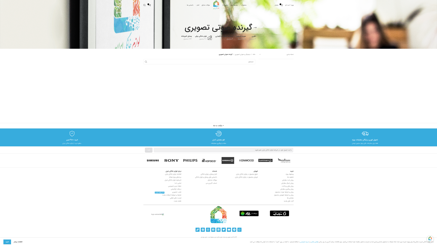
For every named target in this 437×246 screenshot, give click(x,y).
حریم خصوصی (304, 242)
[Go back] (255, 27)
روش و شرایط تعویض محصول (284, 195)
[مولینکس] (284, 160)
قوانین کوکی (314, 242)
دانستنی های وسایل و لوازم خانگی (206, 177)
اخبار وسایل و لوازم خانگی (209, 174)
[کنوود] (246, 160)
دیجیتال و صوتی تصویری (242, 54)
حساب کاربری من (211, 183)
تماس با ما (178, 183)
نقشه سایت (177, 201)
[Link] (198, 230)
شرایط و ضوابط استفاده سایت (168, 194)
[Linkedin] (218, 230)
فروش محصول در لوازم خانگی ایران (246, 177)
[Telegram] (234, 230)
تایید (7, 242)
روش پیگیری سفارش (287, 189)
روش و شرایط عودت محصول (284, 192)
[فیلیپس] (190, 160)
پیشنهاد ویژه (290, 174)
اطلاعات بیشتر (17, 242)
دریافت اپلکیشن (176, 189)
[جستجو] (144, 5)
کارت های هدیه (289, 201)
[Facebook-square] (213, 230)
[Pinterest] (203, 230)
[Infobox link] (365, 137)
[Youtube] (229, 230)
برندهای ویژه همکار (175, 177)
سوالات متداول (212, 180)
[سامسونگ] (152, 160)
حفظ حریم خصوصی (174, 186)
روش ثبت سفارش (288, 180)
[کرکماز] (227, 160)
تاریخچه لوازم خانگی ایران (173, 180)
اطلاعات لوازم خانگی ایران (173, 174)
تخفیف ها (290, 177)
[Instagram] (208, 230)
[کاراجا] (209, 160)
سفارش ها (290, 198)
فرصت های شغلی (175, 198)
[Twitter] (224, 230)
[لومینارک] (265, 160)
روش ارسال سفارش (287, 183)
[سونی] (171, 160)
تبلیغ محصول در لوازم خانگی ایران (247, 174)
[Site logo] (216, 5)
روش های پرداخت (288, 186)
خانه (254, 54)
